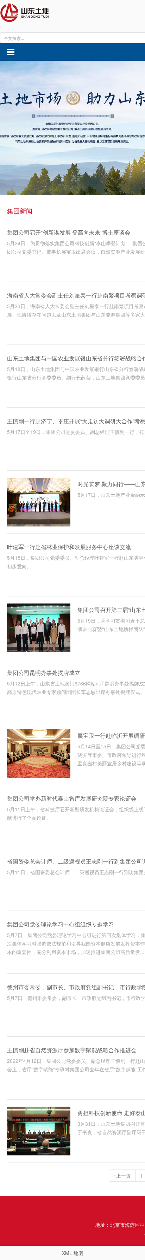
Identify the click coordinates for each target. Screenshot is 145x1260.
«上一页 (122, 1175)
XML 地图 (72, 1252)
